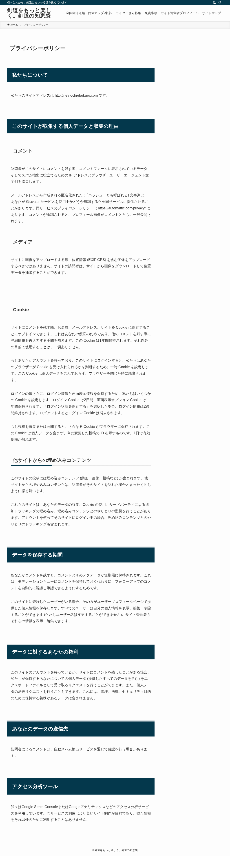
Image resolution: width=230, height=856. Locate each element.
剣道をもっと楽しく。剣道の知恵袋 (29, 13)
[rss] (214, 2)
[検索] (220, 2)
